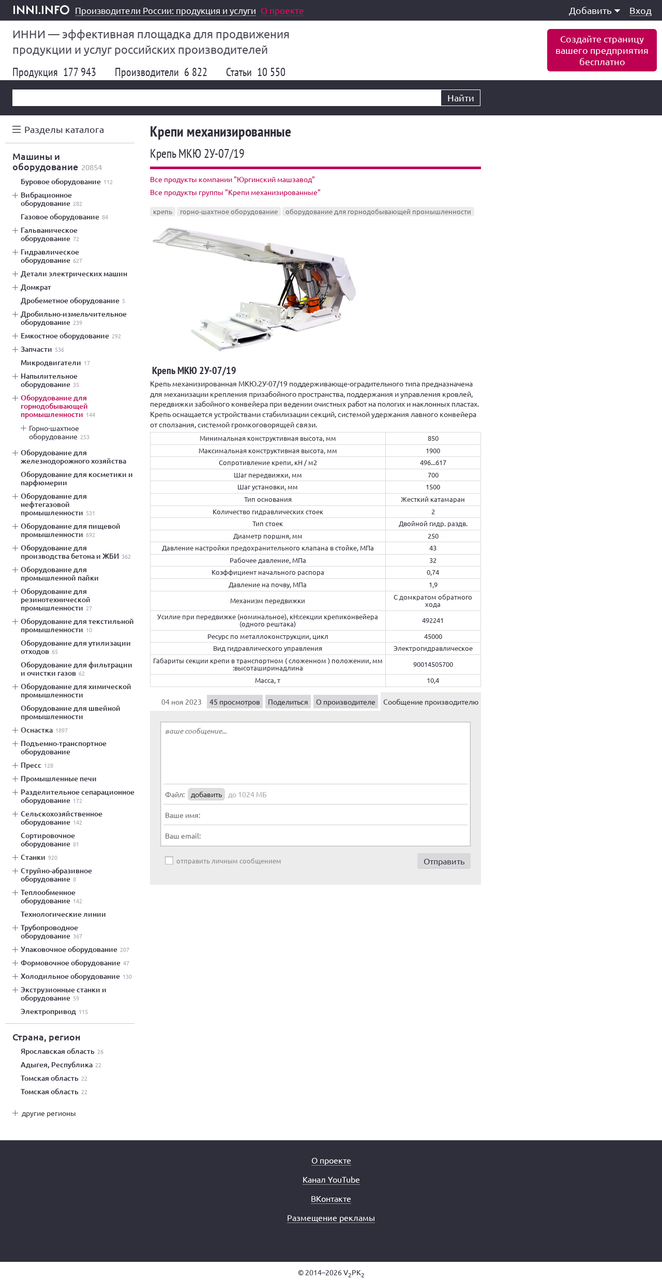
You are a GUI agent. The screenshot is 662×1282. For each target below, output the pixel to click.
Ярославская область (62, 1051)
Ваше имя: (182, 814)
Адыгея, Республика (61, 1065)
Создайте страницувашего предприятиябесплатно (602, 50)
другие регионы (49, 1113)
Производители (161, 72)
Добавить (590, 10)
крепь (162, 211)
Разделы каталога (64, 129)
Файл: (175, 794)
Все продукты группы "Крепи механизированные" (235, 192)
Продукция (54, 72)
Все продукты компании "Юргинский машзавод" (232, 179)
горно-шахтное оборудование (229, 211)
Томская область (54, 1078)
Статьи (255, 72)
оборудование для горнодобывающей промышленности (378, 211)
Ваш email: (183, 835)
